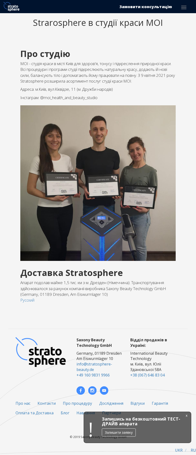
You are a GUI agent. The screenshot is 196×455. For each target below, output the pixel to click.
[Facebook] (80, 390)
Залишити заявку (119, 432)
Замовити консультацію (146, 6)
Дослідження (111, 403)
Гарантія (160, 403)
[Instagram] (92, 390)
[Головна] (13, 6)
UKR (179, 450)
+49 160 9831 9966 (93, 375)
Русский (27, 300)
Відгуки (138, 403)
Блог (65, 413)
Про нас (23, 403)
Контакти (47, 403)
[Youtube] (104, 390)
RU (193, 450)
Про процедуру (77, 403)
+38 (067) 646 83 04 (147, 375)
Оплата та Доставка (35, 413)
